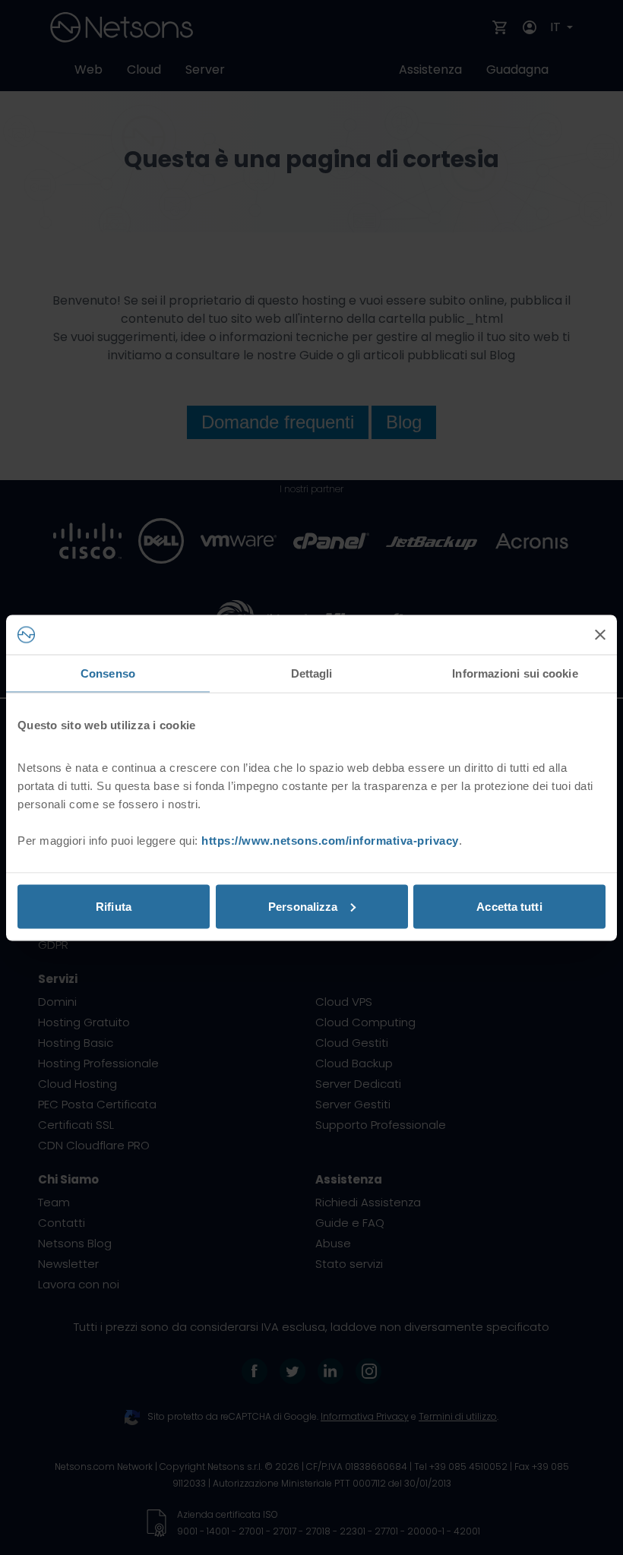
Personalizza (302, 905)
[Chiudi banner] (600, 634)
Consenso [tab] (108, 673)
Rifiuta (113, 905)
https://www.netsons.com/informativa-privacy (330, 839)
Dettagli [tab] (312, 673)
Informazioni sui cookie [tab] (514, 673)
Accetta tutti (509, 905)
